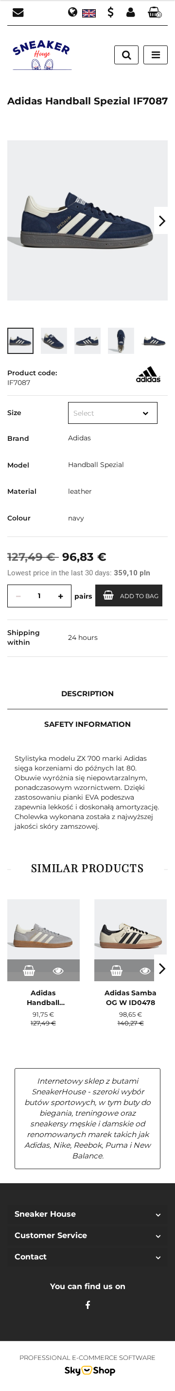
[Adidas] (148, 373)
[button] (155, 13)
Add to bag (139, 596)
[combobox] (113, 413)
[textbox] (103, 413)
